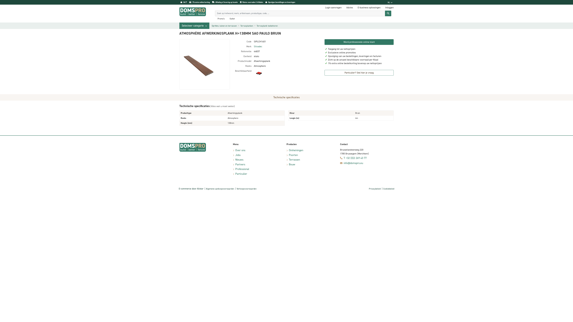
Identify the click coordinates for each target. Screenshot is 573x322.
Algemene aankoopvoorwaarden (220, 188)
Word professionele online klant (359, 42)
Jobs (238, 155)
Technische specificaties (286, 97)
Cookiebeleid (388, 188)
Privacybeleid (375, 188)
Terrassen (294, 159)
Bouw (292, 164)
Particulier (241, 174)
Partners (240, 164)
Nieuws (239, 159)
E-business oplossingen (369, 7)
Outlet (232, 18)
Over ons (240, 150)
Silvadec (258, 46)
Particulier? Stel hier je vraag (359, 72)
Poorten (293, 155)
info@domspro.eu (353, 163)
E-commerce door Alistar (191, 188)
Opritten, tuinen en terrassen (224, 25)
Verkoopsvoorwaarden (247, 188)
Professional (242, 169)
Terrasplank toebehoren (267, 25)
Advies (349, 7)
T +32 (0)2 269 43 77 (355, 158)
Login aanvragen (333, 7)
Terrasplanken (246, 25)
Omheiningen (296, 150)
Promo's (221, 18)
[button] (194, 26)
